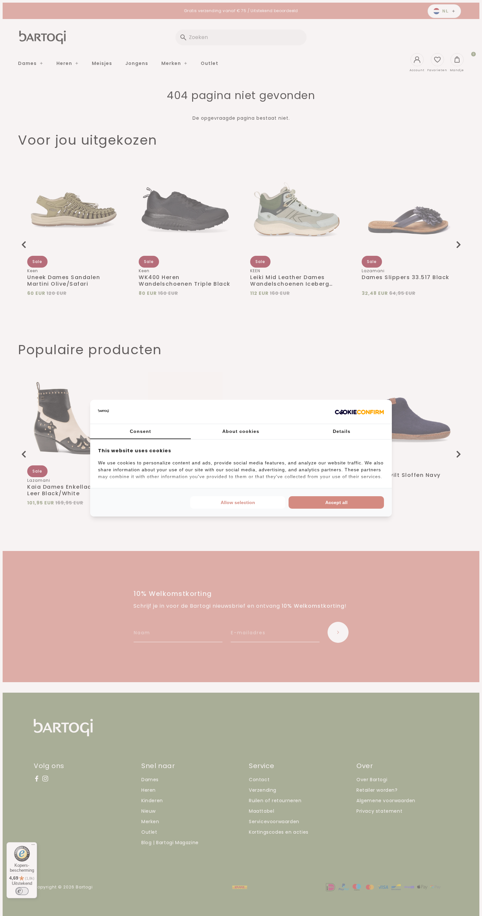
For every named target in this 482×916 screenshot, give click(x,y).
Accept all (336, 502)
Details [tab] (342, 431)
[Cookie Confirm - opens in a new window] (359, 411)
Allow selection (238, 502)
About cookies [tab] (240, 431)
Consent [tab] (140, 431)
